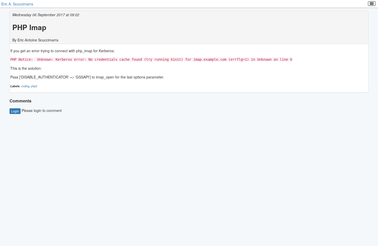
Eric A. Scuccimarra (17, 3)
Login (15, 111)
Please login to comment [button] (36, 110)
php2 (34, 86)
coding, (26, 86)
